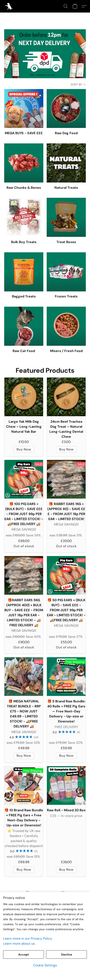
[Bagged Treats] (23, 271)
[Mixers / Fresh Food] (66, 326)
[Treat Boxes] (66, 217)
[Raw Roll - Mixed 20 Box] (66, 785)
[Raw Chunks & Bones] (23, 162)
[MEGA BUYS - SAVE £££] (23, 108)
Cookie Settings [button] (45, 965)
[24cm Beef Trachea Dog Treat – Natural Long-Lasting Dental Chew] (66, 397)
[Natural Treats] (66, 162)
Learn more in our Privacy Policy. (28, 938)
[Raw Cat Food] (23, 326)
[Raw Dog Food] (66, 108)
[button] (9, 6)
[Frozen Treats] (66, 271)
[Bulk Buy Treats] (23, 217)
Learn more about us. (19, 943)
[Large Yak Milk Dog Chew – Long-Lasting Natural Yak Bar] (23, 397)
